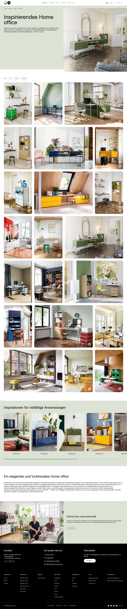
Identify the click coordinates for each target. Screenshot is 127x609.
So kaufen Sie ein (70, 2)
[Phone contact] (115, 2)
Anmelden (89, 560)
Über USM (63, 2)
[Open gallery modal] (18, 103)
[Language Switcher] (118, 2)
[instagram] (108, 605)
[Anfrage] (29, 117)
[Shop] (29, 114)
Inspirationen (44, 2)
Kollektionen (51, 2)
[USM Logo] (7, 2)
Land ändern (14, 605)
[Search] (121, 2)
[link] (7, 578)
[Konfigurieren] (29, 121)
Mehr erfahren (71, 528)
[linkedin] (116, 605)
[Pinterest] (114, 605)
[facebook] (111, 605)
